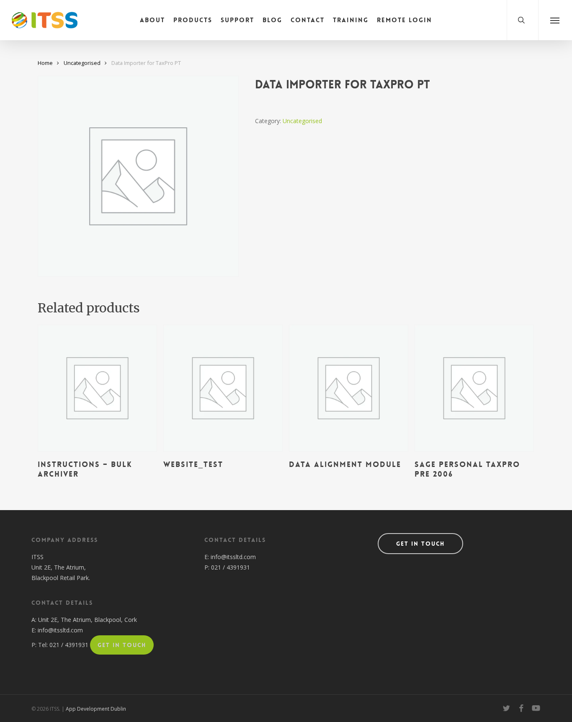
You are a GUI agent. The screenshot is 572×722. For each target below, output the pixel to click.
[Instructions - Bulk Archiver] (97, 388)
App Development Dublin (96, 708)
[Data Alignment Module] (348, 388)
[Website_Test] (223, 388)
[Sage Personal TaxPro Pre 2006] (474, 388)
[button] (555, 20)
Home (45, 63)
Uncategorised (82, 63)
